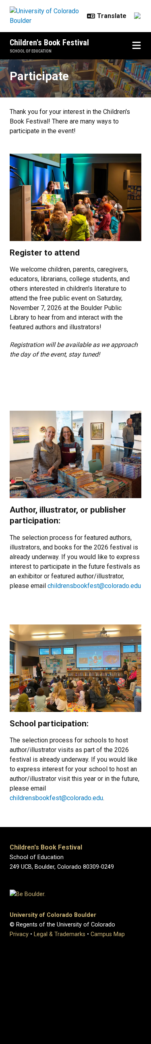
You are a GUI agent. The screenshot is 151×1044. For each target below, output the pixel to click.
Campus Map (108, 934)
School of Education (31, 51)
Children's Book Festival (49, 42)
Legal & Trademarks (59, 934)
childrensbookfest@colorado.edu (94, 586)
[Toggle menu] (136, 46)
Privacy (19, 934)
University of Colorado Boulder (53, 915)
